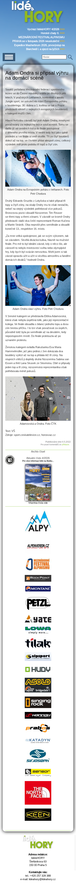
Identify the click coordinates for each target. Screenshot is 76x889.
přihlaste (65, 444)
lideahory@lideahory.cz (42, 879)
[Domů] (38, 23)
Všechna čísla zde (38, 503)
